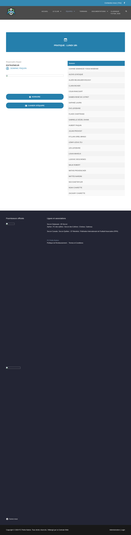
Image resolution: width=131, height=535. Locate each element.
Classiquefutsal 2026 (115, 12)
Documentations (99, 11)
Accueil (45, 11)
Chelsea (82, 227)
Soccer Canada (52, 231)
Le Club (56, 11)
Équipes (69, 11)
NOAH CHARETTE (75, 187)
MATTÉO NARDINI (75, 176)
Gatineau (89, 227)
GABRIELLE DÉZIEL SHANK (79, 120)
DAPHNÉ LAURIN (75, 103)
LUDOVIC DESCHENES (77, 159)
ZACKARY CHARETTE (77, 193)
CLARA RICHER (74, 86)
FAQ (120, 3)
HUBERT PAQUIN (75, 125)
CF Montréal (74, 231)
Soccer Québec (64, 231)
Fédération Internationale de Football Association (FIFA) (99, 231)
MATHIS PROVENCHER (77, 170)
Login (123, 530)
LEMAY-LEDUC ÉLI (75, 142)
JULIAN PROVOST (75, 131)
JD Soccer (63, 224)
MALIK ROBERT (74, 165)
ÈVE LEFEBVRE (75, 108)
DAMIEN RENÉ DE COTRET (79, 97)
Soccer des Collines (71, 227)
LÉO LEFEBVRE (74, 148)
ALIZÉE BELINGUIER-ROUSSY (80, 80)
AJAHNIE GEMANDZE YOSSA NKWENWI (83, 69)
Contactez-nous (111, 3)
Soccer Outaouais (53, 224)
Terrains (83, 11)
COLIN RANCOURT (76, 91)
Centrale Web (63, 530)
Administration (115, 530)
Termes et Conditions (76, 243)
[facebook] (124, 3)
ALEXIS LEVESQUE (76, 74)
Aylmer (49, 227)
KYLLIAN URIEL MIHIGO (77, 137)
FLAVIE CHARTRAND (76, 114)
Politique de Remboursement (57, 243)
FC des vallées (58, 227)
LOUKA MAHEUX (75, 154)
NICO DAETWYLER (76, 182)
